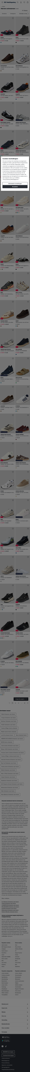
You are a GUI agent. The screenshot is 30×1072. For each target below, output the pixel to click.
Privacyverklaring (6, 179)
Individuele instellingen (15, 183)
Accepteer (15, 186)
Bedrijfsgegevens (14, 179)
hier (13, 177)
